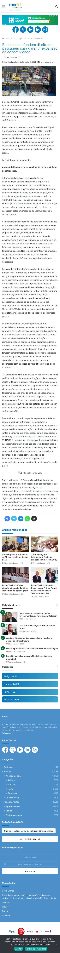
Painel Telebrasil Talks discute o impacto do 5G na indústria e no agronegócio (15, 588)
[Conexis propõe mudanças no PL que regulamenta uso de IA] (15, 544)
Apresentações (13, 806)
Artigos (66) (10, 676)
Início (6, 38)
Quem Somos (8, 891)
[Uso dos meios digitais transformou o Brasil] (9, 629)
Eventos (5, 911)
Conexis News (12, 797)
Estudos (9, 810)
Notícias (13, 38)
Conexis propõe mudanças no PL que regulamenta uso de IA (15, 557)
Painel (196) (10, 691)
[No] (56, 944)
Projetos (5, 907)
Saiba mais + (7, 733)
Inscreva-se (30, 871)
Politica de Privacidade (36, 949)
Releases (39, 38)
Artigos (11, 780)
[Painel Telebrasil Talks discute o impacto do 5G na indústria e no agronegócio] (15, 575)
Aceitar (18, 949)
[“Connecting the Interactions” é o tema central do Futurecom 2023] (44, 544)
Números (6, 915)
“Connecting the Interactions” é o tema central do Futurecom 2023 (44, 557)
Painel (11, 789)
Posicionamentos (11, 802)
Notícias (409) (11, 684)
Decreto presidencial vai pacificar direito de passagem (32, 648)
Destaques (8, 767)
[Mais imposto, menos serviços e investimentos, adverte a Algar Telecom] (9, 617)
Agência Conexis (26, 38)
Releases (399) (12, 699)
